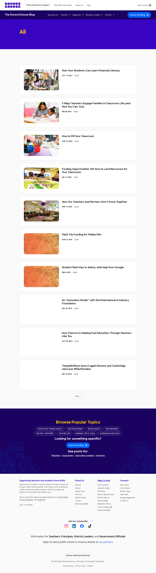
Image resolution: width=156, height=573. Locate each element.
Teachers (55, 456)
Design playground (127, 497)
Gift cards (101, 491)
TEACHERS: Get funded (63, 5)
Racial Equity (94, 429)
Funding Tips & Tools (85, 433)
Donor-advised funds (106, 494)
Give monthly (103, 500)
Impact (78, 488)
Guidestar (41, 500)
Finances (78, 494)
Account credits (104, 488)
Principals (67, 536)
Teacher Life (64, 433)
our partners (106, 542)
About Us (79, 5)
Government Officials (112, 536)
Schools (90, 566)
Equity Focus (80, 491)
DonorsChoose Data (110, 433)
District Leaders (83, 536)
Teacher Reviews (75, 429)
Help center (124, 485)
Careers (78, 500)
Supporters (67, 456)
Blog (128, 491)
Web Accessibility (81, 504)
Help (88, 5)
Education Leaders (85, 456)
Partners (100, 456)
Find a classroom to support (37, 5)
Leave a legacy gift (105, 507)
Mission (78, 485)
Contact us (124, 500)
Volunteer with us (104, 504)
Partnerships (112, 429)
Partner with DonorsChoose (78, 556)
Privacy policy (68, 566)
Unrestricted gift (104, 510)
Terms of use (80, 566)
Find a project (103, 485)
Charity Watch (62, 497)
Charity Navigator (26, 500)
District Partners (44, 433)
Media (122, 491)
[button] (65, 14)
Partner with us (103, 497)
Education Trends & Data (50, 429)
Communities (125, 488)
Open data (124, 494)
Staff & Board (80, 497)
